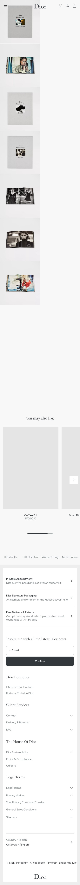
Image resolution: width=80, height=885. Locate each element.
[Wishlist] (60, 6)
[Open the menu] (6, 6)
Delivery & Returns (17, 722)
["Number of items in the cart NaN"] (74, 6)
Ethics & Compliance (18, 759)
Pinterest (52, 862)
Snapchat (65, 862)
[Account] (67, 6)
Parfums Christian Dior (19, 693)
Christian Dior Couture (19, 687)
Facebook (39, 862)
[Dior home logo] (40, 6)
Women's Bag (50, 557)
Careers (11, 765)
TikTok (11, 862)
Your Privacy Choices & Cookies (25, 802)
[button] (20, 21)
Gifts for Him (30, 557)
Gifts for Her (11, 557)
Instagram (22, 862)
